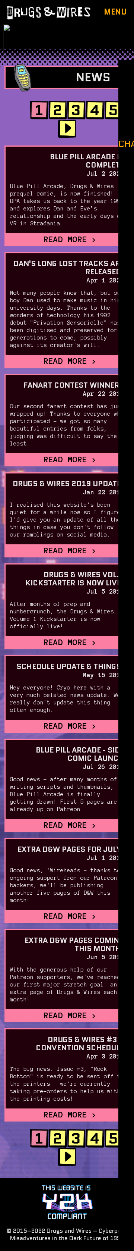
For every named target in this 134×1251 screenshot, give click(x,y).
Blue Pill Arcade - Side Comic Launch (80, 754)
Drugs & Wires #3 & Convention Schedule (80, 1043)
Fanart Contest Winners (73, 385)
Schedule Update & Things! (70, 666)
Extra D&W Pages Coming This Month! (74, 944)
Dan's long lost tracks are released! (68, 267)
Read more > (70, 239)
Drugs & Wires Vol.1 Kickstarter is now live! (74, 578)
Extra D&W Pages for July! (70, 849)
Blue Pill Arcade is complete (87, 160)
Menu (115, 12)
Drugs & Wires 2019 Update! (68, 483)
